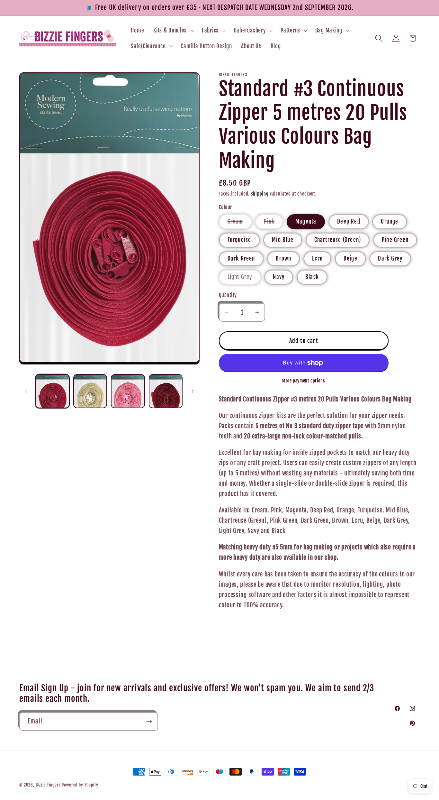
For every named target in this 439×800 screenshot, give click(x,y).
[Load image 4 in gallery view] (166, 391)
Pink (273, 223)
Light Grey (244, 279)
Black (312, 276)
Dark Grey (390, 258)
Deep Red (348, 221)
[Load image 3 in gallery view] (128, 391)
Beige (350, 258)
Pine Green (395, 239)
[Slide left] (26, 391)
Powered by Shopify (80, 784)
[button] (173, 30)
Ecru (317, 258)
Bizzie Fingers (48, 784)
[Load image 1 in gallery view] (52, 391)
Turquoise (239, 239)
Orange (389, 221)
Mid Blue (282, 239)
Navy (278, 276)
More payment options (303, 381)
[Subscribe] (148, 721)
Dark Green (241, 258)
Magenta (305, 221)
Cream (240, 223)
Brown (283, 258)
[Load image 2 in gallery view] (90, 391)
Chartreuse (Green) (337, 239)
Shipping (260, 194)
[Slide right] (192, 391)
